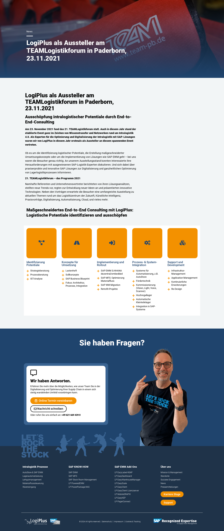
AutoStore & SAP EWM (33, 472)
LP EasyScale (121, 483)
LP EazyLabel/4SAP (123, 472)
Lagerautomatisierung (33, 476)
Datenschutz (107, 521)
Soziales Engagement (170, 479)
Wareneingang (29, 487)
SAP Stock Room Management (83, 479)
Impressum (118, 521)
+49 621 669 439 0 (71, 415)
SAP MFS (73, 476)
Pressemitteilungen (169, 487)
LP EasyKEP (120, 498)
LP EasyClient (121, 487)
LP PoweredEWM (76, 483)
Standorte (165, 476)
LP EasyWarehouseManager (127, 479)
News (163, 483)
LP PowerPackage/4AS (79, 487)
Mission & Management (171, 472)
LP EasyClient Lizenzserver (127, 490)
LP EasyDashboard (123, 476)
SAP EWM (73, 472)
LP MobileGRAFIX (123, 494)
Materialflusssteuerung (33, 483)
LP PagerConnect (122, 501)
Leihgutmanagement (32, 479)
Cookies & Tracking (133, 521)
